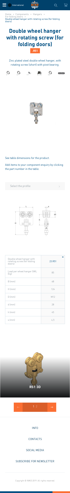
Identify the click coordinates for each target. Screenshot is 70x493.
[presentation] (18, 407)
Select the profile (20, 186)
